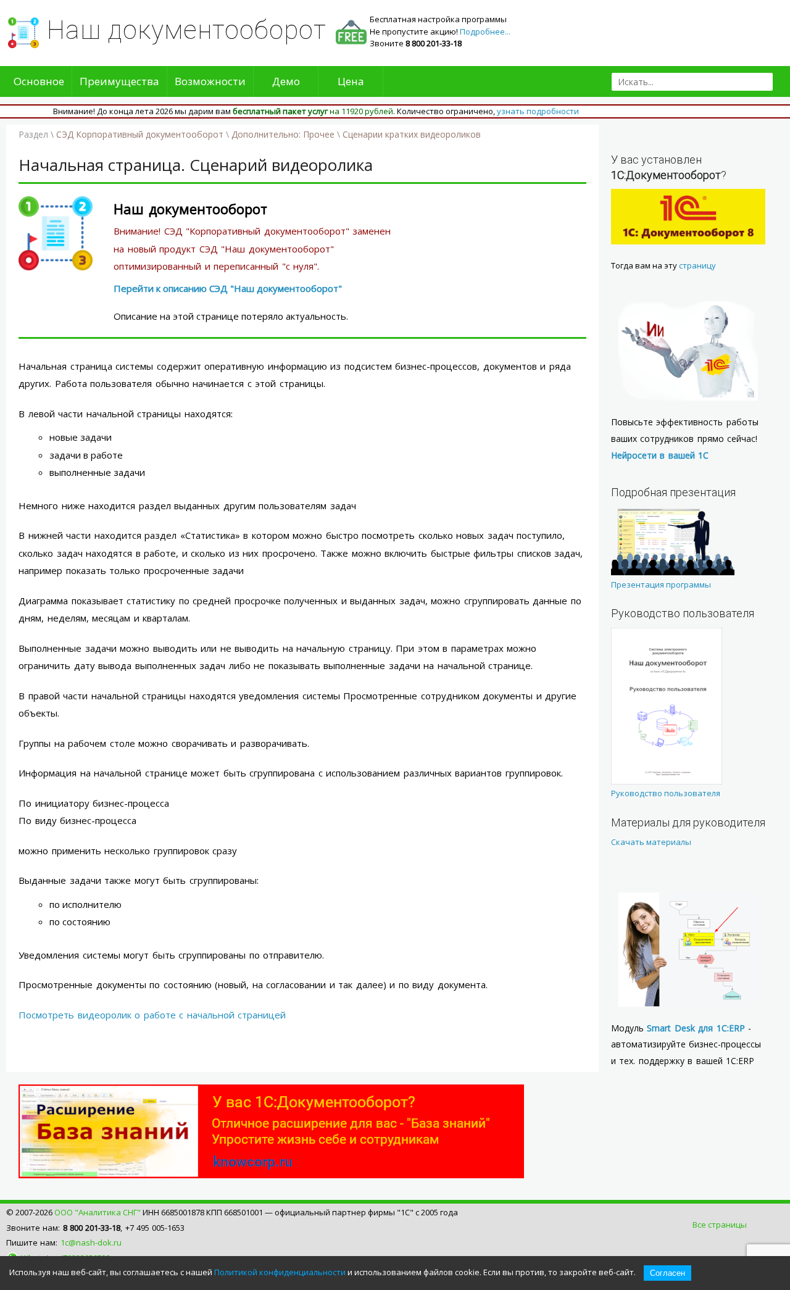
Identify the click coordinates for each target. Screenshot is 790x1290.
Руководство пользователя (665, 793)
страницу (697, 265)
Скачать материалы (651, 841)
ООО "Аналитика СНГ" (97, 1212)
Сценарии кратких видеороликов (412, 134)
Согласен (667, 1273)
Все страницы (719, 1224)
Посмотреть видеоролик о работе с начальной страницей (152, 1015)
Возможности (210, 81)
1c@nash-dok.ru (91, 1242)
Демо (286, 81)
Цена (351, 81)
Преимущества (119, 81)
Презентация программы (661, 584)
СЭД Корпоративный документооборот (139, 134)
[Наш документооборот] (56, 266)
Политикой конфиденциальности (280, 1272)
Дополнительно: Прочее (283, 134)
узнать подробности (538, 111)
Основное (39, 81)
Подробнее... (485, 31)
